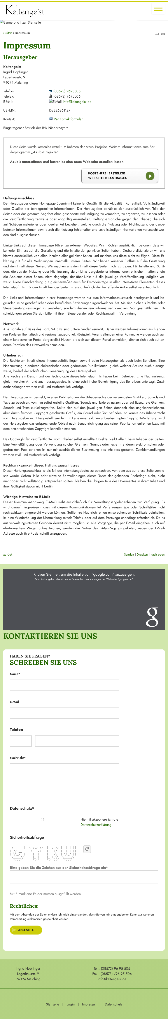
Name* (15, 674)
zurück (7, 554)
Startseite (52, 1004)
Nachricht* (18, 758)
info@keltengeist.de (77, 101)
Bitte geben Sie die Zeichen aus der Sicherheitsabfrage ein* (59, 867)
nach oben (157, 554)
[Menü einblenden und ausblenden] (158, 8)
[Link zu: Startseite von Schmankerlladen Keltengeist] (25, 11)
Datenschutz (113, 1004)
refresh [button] (87, 849)
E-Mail (15, 702)
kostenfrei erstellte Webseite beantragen (107, 175)
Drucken (142, 554)
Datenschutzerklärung (96, 824)
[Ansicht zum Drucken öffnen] (163, 34)
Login (70, 1004)
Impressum (89, 1004)
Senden (129, 554)
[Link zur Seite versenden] (157, 34)
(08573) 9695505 (66, 91)
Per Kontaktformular (68, 119)
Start (9, 33)
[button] (84, 599)
